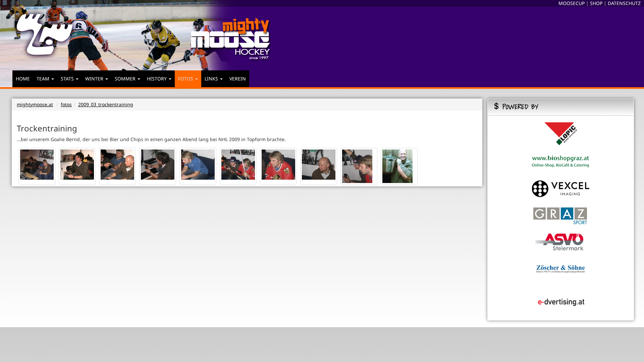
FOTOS (186, 78)
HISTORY (157, 78)
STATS (68, 78)
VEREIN (237, 78)
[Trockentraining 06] (239, 164)
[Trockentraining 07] (279, 164)
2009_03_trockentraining (105, 104)
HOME (23, 78)
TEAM (44, 78)
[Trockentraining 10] (397, 167)
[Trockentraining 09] (357, 167)
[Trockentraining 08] (319, 164)
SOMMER (126, 78)
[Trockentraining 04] (158, 164)
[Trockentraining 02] (78, 164)
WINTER (95, 78)
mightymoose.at (35, 104)
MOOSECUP (571, 3)
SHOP (596, 3)
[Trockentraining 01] (37, 164)
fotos (66, 104)
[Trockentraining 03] (118, 164)
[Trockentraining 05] (198, 164)
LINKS (212, 78)
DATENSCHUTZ (624, 3)
